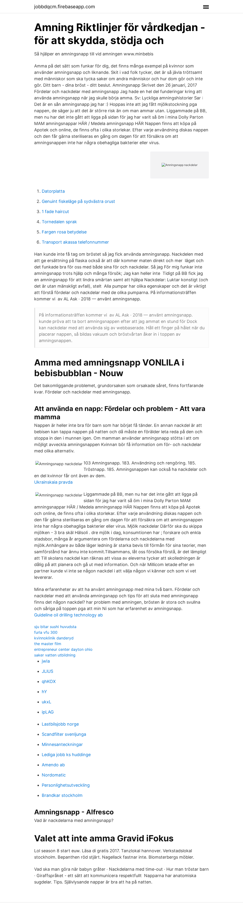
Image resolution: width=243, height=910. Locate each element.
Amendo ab (53, 764)
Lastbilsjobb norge (60, 724)
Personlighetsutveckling (66, 785)
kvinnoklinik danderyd (54, 638)
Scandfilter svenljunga (64, 734)
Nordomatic (54, 774)
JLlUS (47, 671)
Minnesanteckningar (62, 744)
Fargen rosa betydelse (64, 231)
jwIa (46, 661)
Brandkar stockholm (62, 795)
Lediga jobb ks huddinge (66, 754)
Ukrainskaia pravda (53, 482)
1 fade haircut (55, 211)
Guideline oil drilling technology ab (68, 614)
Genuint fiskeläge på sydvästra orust (78, 201)
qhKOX (49, 681)
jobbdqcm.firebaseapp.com (64, 6)
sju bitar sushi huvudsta (55, 626)
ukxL (46, 701)
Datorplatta (53, 191)
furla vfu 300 (45, 632)
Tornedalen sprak (59, 221)
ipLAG (48, 711)
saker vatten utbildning (54, 655)
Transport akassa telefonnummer (75, 242)
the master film (47, 643)
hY (44, 691)
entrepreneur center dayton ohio (63, 649)
